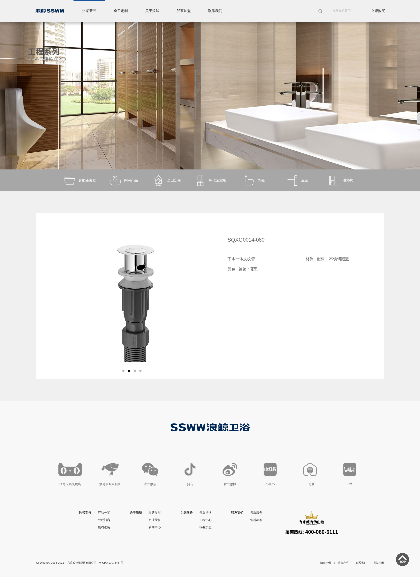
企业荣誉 (155, 520)
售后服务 (256, 512)
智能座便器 (87, 180)
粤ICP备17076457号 (111, 562)
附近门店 (104, 520)
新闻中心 (155, 527)
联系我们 (215, 11)
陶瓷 (261, 180)
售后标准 (256, 520)
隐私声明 (325, 562)
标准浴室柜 (217, 180)
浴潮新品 (89, 11)
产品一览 (104, 512)
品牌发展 (155, 512)
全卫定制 (121, 11)
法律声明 (343, 562)
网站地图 (378, 562)
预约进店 (104, 527)
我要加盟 (184, 11)
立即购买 (378, 11)
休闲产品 (131, 180)
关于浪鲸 (152, 11)
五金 (304, 180)
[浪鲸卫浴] (50, 11)
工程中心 (205, 520)
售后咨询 (205, 512)
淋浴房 (348, 180)
